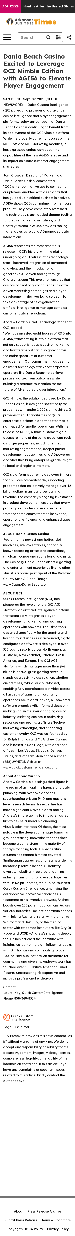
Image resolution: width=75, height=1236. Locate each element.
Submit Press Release (20, 1220)
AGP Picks (10, 6)
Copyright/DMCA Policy (24, 1229)
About (18, 1211)
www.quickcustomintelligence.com (29, 767)
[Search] (48, 37)
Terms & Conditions (56, 1220)
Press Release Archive (44, 1211)
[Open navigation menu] (7, 37)
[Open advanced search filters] (58, 37)
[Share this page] (69, 37)
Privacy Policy (58, 1229)
